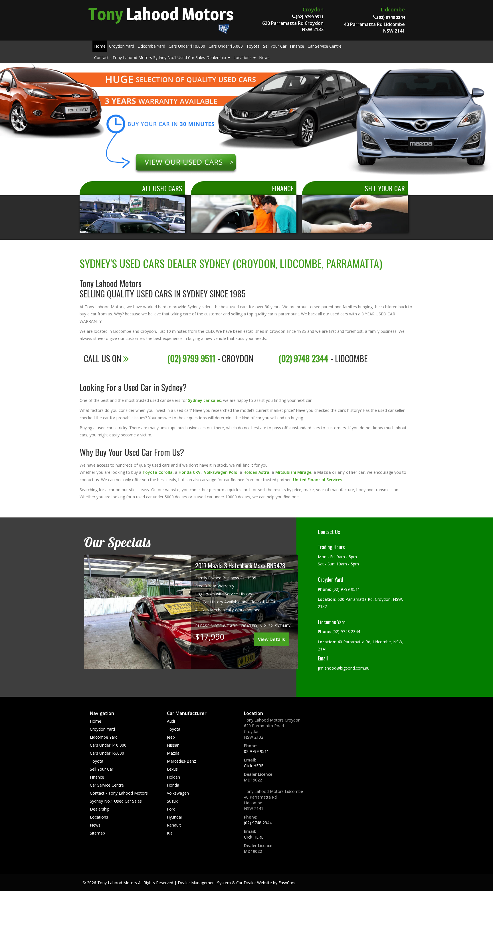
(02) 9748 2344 (258, 822)
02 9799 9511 (256, 751)
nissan (173, 745)
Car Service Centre (325, 46)
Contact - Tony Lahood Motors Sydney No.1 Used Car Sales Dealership (160, 57)
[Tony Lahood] (246, 127)
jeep (171, 737)
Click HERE (253, 765)
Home (100, 46)
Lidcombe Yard (151, 46)
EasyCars (286, 882)
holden (173, 777)
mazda (173, 753)
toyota (173, 729)
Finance (297, 46)
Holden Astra (256, 472)
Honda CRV (190, 472)
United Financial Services (317, 479)
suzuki (173, 801)
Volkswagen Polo (220, 472)
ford (171, 809)
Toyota (253, 46)
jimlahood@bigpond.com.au (343, 668)
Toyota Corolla (157, 472)
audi (171, 721)
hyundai (174, 817)
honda (173, 785)
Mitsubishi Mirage (293, 472)
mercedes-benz (181, 761)
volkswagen (178, 793)
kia (170, 833)
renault (174, 825)
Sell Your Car (274, 46)
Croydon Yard (121, 46)
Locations (243, 57)
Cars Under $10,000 (187, 46)
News (264, 57)
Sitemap (97, 833)
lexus (172, 769)
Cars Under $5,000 (226, 46)
